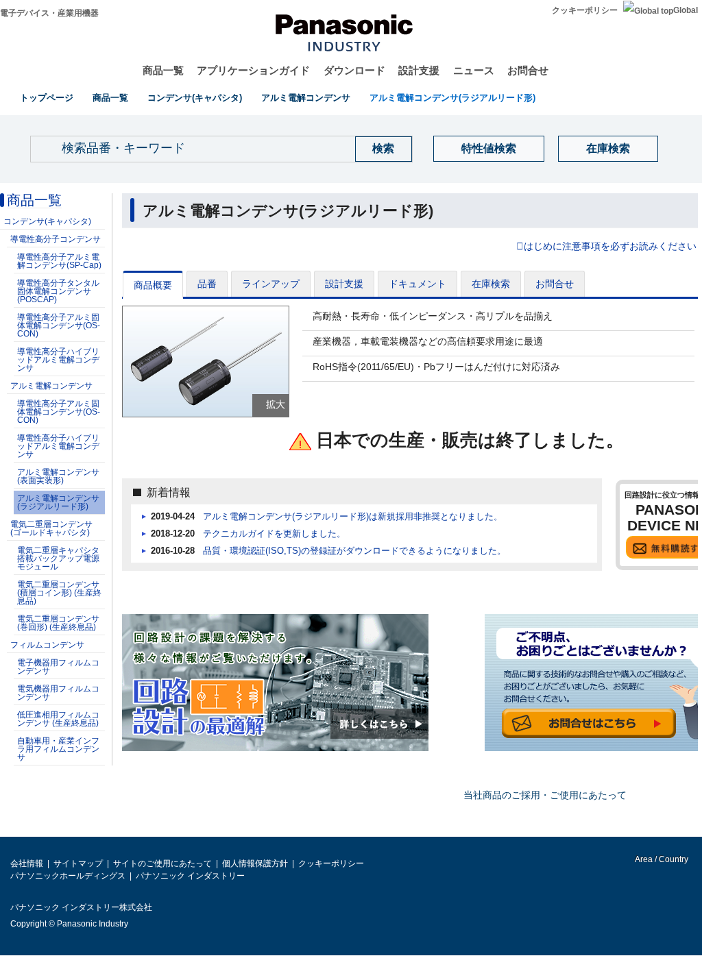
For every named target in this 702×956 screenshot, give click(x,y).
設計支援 (418, 70)
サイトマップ (78, 863)
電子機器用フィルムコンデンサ (58, 667)
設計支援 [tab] (344, 283)
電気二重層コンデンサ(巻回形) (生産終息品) (58, 623)
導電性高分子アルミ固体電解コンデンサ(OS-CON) (58, 325)
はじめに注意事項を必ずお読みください (610, 247)
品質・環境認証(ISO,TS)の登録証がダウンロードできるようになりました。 (354, 551)
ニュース (473, 70)
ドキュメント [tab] (417, 283)
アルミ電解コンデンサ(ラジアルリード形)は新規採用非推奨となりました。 (353, 517)
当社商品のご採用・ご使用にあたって (545, 794)
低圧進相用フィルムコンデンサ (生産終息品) (58, 719)
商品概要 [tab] (153, 285)
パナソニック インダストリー (190, 876)
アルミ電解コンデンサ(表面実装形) (58, 476)
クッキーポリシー (585, 10)
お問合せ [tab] (554, 283)
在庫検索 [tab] (491, 283)
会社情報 (26, 863)
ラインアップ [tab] (271, 283)
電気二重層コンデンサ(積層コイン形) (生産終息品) (59, 593)
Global (685, 10)
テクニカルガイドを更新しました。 (274, 534)
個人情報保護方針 (255, 863)
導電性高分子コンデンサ (55, 239)
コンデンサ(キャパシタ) (194, 98)
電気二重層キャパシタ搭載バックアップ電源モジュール (58, 559)
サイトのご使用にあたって (162, 863)
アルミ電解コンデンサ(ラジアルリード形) (452, 98)
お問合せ (527, 70)
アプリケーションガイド (253, 70)
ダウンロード (354, 70)
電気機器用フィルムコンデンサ (58, 693)
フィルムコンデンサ (47, 645)
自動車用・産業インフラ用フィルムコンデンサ (58, 749)
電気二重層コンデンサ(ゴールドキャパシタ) (51, 528)
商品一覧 (163, 70)
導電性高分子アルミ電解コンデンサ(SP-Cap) (59, 261)
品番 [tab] (207, 283)
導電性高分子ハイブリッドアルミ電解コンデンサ (58, 360)
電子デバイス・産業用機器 (49, 13)
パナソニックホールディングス (67, 876)
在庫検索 (608, 148)
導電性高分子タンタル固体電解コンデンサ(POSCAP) (58, 291)
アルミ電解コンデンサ (305, 98)
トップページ (46, 98)
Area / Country (660, 859)
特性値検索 (488, 148)
